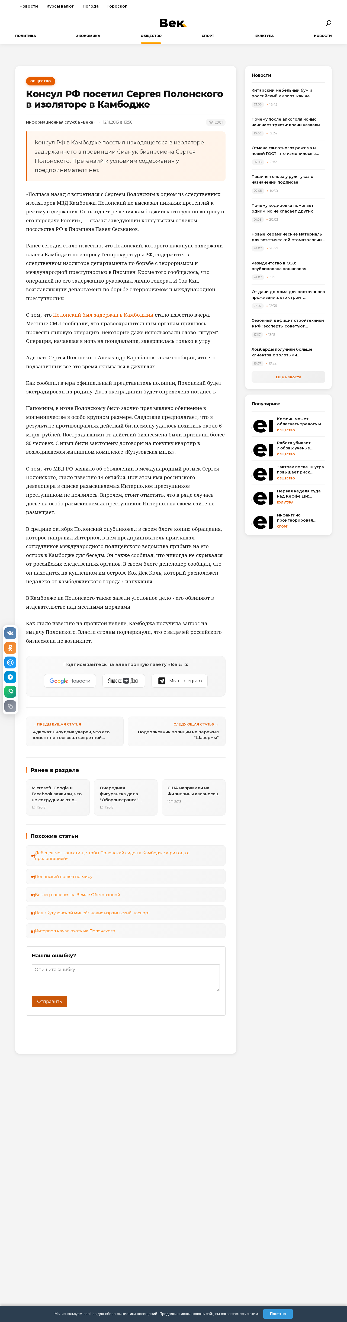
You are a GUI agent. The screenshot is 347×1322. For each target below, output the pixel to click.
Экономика (88, 36)
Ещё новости (288, 377)
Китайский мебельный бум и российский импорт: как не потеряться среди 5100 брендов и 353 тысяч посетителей (288, 93)
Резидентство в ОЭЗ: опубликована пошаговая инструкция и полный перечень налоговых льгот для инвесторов (287, 266)
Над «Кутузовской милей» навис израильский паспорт (92, 912)
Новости (29, 6)
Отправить (49, 1001)
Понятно (278, 1313)
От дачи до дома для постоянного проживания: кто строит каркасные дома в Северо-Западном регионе (288, 294)
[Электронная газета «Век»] (173, 23)
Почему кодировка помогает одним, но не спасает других (283, 208)
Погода (91, 6)
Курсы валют (60, 6)
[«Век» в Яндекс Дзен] (123, 681)
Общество (151, 36)
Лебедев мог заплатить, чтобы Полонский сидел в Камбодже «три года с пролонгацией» (112, 855)
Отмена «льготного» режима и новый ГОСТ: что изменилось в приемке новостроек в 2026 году (287, 151)
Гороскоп (117, 6)
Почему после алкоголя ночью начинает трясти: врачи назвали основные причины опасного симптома (286, 122)
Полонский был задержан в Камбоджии (103, 315)
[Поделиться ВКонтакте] (10, 633)
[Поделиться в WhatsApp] (10, 692)
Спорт (208, 36)
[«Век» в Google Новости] (70, 681)
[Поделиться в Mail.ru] (10, 662)
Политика (25, 36)
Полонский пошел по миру (63, 876)
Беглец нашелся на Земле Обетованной (77, 894)
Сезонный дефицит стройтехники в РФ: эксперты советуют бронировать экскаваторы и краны (288, 323)
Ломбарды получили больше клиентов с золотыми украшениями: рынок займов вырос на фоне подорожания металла (283, 352)
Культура (264, 36)
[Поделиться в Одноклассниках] (10, 648)
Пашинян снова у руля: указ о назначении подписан (282, 179)
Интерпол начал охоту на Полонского (75, 930)
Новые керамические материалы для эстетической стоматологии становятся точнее (287, 237)
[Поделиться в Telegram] (10, 677)
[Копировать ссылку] (10, 706)
